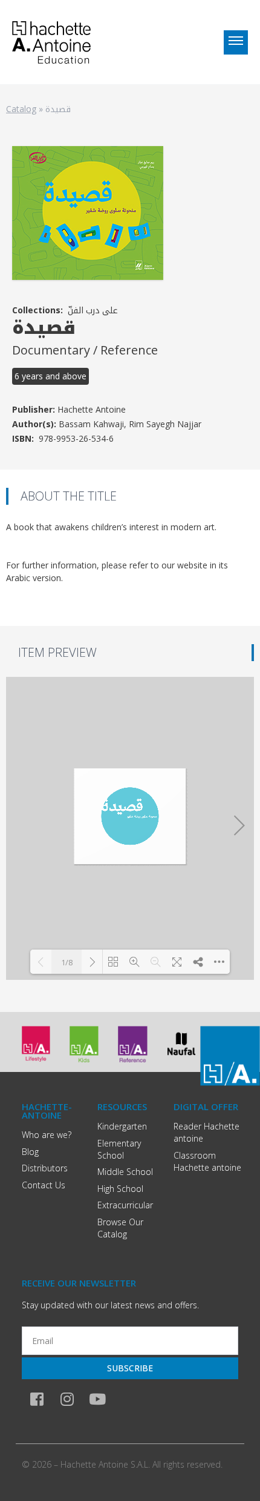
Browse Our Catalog (120, 1228)
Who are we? (46, 1134)
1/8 (67, 962)
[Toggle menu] (236, 42)
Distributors (45, 1168)
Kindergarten (122, 1126)
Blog (30, 1151)
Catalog (21, 109)
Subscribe (130, 1368)
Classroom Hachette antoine (207, 1161)
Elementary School (119, 1149)
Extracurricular (125, 1205)
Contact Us (43, 1185)
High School (120, 1188)
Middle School (125, 1171)
